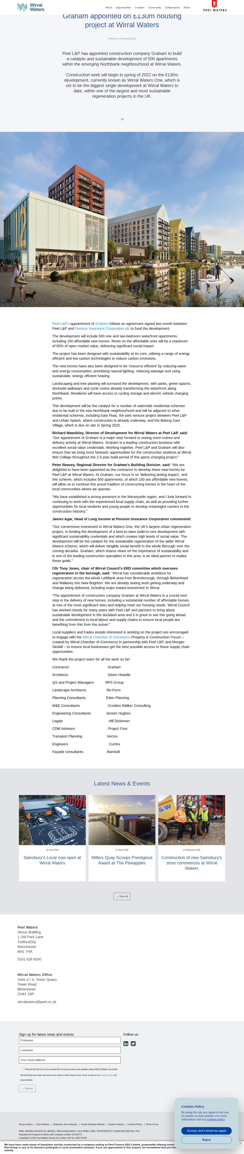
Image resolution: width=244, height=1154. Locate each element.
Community (154, 7)
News (187, 7)
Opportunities (123, 7)
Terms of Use (152, 1124)
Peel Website (43, 1124)
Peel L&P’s (60, 324)
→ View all (122, 896)
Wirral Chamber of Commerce (106, 637)
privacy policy (107, 1075)
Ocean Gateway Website (93, 1124)
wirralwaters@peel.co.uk (37, 1002)
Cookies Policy (135, 1124)
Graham (101, 324)
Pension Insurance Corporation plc (102, 328)
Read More (52, 880)
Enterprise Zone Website (65, 1124)
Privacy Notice (26, 1124)
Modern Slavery (116, 1124)
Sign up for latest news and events (46, 1034)
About (109, 7)
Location (140, 7)
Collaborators (172, 7)
